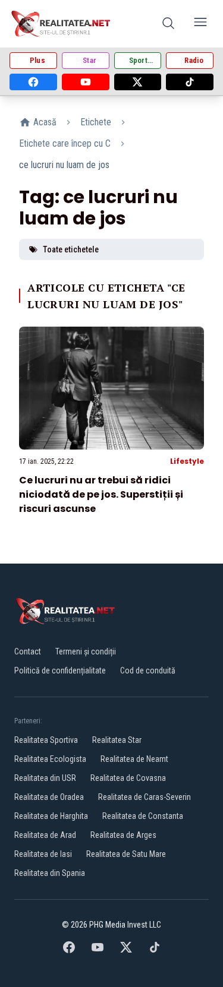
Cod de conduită (147, 670)
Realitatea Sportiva (46, 740)
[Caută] (168, 24)
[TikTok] (189, 82)
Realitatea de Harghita (51, 816)
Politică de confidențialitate (60, 670)
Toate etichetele (71, 249)
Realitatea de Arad (45, 835)
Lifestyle (187, 461)
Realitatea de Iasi (43, 854)
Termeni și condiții (85, 651)
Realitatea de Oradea (49, 797)
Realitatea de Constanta (142, 816)
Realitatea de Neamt (134, 759)
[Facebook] (33, 82)
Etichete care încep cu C (65, 143)
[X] (138, 82)
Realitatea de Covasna (128, 778)
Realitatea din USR (45, 778)
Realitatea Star (117, 740)
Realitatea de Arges (123, 835)
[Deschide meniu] (200, 24)
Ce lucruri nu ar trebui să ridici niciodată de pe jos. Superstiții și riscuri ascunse (101, 494)
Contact (27, 651)
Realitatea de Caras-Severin (144, 797)
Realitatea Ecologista (50, 759)
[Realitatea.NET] (62, 24)
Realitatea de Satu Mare (126, 854)
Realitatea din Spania (49, 873)
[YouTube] (85, 82)
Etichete (95, 122)
